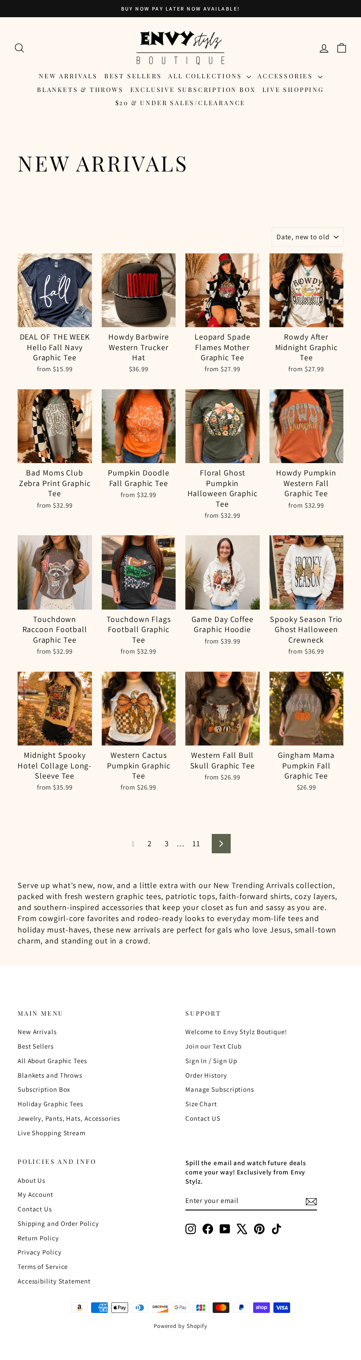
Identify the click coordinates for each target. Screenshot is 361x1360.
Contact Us (35, 1209)
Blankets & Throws (80, 89)
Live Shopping (293, 89)
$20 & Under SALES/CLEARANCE (180, 103)
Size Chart (201, 1104)
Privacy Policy (40, 1252)
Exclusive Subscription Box (193, 89)
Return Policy (38, 1238)
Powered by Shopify (180, 1326)
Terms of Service (43, 1266)
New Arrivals (68, 76)
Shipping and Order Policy (58, 1223)
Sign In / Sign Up (211, 1061)
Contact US (203, 1118)
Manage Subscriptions (219, 1089)
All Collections (206, 76)
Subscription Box (44, 1089)
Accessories (287, 76)
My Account (35, 1194)
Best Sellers (133, 76)
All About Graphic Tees (52, 1061)
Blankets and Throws (50, 1075)
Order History (206, 1075)
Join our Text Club (213, 1046)
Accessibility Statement (54, 1281)
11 (196, 843)
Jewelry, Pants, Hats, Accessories (69, 1118)
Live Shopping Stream (51, 1133)
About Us (31, 1180)
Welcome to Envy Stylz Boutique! (236, 1031)
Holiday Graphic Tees (50, 1104)
